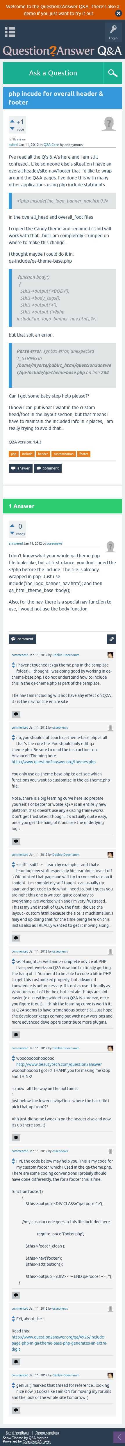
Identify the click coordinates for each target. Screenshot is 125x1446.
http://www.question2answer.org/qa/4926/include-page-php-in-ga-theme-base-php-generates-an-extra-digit (59, 1343)
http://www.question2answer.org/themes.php (54, 762)
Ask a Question (53, 73)
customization (64, 454)
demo (30, 13)
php (13, 454)
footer (83, 454)
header (43, 454)
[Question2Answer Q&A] (62, 49)
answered (16, 543)
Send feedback (17, 1433)
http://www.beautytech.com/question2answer (59, 1064)
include (27, 454)
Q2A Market (38, 1438)
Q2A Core (51, 145)
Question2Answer (37, 1441)
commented (20, 655)
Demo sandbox (47, 1433)
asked (13, 145)
